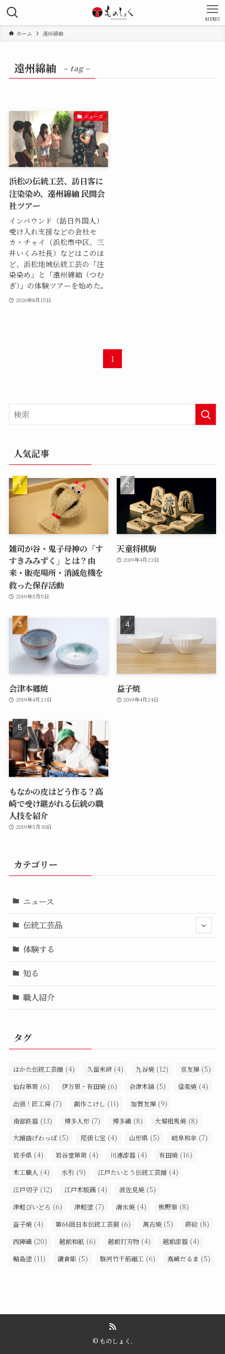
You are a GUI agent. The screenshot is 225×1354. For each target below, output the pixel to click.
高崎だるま (188, 1258)
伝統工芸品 (42, 924)
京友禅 (196, 1069)
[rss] (112, 1326)
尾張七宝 (99, 1137)
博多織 (128, 1121)
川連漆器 (128, 1155)
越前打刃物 (129, 1241)
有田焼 (176, 1155)
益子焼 (28, 1224)
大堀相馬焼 (176, 1121)
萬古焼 (158, 1224)
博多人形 (82, 1121)
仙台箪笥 (31, 1086)
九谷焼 (152, 1069)
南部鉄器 (32, 1121)
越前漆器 (181, 1241)
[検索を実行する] (205, 414)
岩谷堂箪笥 (76, 1155)
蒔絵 (197, 1224)
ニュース (38, 901)
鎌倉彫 (73, 1258)
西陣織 (30, 1241)
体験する (38, 949)
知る (31, 973)
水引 (74, 1172)
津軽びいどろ (37, 1207)
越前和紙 (77, 1241)
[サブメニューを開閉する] (204, 925)
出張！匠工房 (37, 1103)
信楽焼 (193, 1086)
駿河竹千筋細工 (127, 1258)
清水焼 (131, 1207)
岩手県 (28, 1155)
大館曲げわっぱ (41, 1137)
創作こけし (96, 1103)
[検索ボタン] (12, 12)
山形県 (144, 1137)
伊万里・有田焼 (89, 1086)
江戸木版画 (85, 1189)
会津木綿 (147, 1086)
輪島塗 (29, 1258)
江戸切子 (32, 1189)
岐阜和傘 (190, 1137)
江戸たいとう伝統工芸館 (138, 1172)
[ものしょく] (112, 12)
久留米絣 (105, 1069)
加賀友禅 (149, 1103)
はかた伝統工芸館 (44, 1069)
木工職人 (31, 1172)
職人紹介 (38, 997)
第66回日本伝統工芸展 (93, 1224)
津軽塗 (89, 1207)
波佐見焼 (137, 1189)
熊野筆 (174, 1207)
